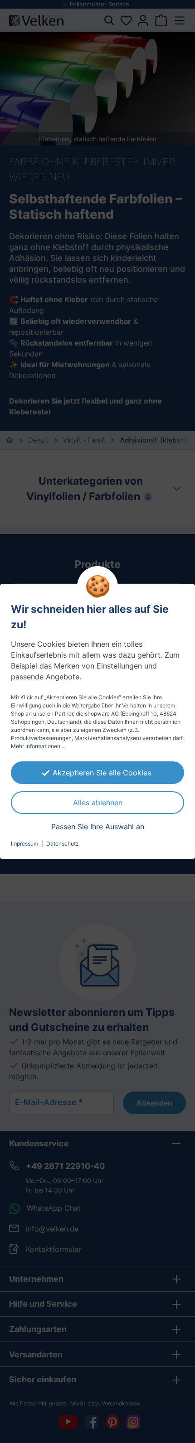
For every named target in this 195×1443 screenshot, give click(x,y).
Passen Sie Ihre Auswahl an (97, 826)
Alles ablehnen (97, 802)
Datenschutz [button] (62, 843)
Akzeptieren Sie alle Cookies (102, 772)
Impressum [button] (24, 843)
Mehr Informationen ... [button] (38, 746)
